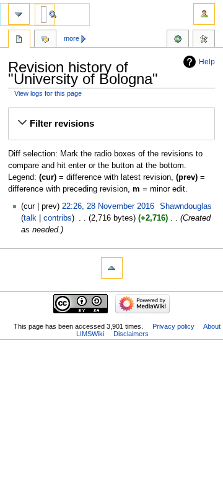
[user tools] (204, 14)
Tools (203, 40)
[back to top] (112, 268)
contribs (57, 218)
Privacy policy (173, 326)
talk (30, 218)
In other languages (177, 40)
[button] (111, 124)
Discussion (45, 40)
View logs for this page (48, 93)
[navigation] (19, 14)
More (71, 38)
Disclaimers (131, 333)
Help (207, 61)
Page (19, 40)
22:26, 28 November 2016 (108, 206)
